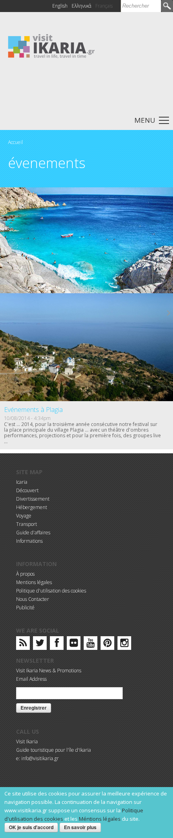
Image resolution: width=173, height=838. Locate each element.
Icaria (21, 482)
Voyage (23, 515)
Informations (29, 541)
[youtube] (90, 644)
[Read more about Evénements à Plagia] (169, 313)
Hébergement (31, 507)
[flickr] (74, 644)
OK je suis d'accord (31, 827)
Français (104, 5)
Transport (26, 524)
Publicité (25, 607)
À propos (25, 573)
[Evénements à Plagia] (86, 347)
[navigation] (86, 120)
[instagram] (124, 644)
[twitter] (39, 644)
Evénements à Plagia (33, 409)
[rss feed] (23, 644)
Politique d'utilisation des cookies (51, 590)
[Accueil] (51, 45)
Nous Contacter (32, 599)
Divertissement (32, 498)
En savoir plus (80, 827)
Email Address (31, 679)
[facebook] (57, 644)
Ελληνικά (81, 5)
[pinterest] (107, 644)
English (60, 5)
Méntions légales (100, 818)
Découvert (27, 490)
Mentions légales (34, 582)
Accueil (15, 142)
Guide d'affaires (33, 532)
